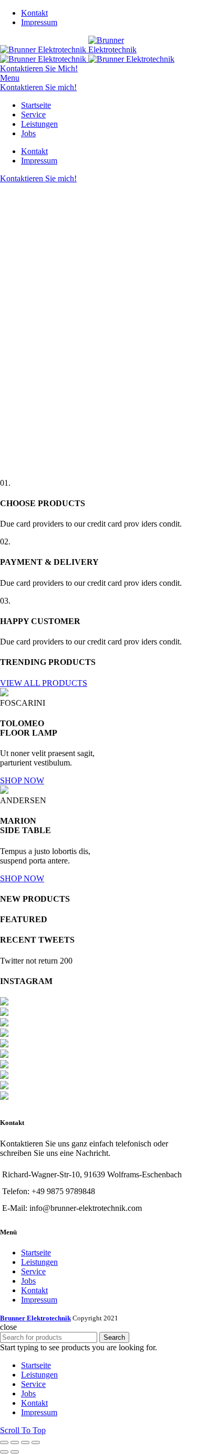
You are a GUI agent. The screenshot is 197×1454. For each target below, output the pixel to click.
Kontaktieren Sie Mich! (39, 68)
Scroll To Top (23, 1430)
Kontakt (34, 1290)
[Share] (15, 1442)
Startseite (36, 1252)
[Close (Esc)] (4, 1442)
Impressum (39, 1299)
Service (33, 1271)
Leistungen (39, 1262)
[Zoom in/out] (36, 1442)
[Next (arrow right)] (15, 1451)
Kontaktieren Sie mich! (38, 87)
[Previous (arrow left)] (4, 1451)
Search (114, 1337)
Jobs (28, 1280)
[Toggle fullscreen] (25, 1442)
